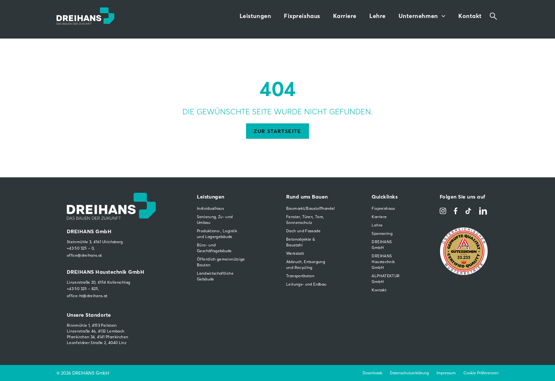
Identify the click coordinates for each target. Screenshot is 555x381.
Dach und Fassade (303, 230)
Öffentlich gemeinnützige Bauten (221, 262)
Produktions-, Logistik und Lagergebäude (217, 233)
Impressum (446, 372)
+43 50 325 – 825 (82, 288)
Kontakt (470, 16)
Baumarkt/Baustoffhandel (308, 208)
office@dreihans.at (84, 255)
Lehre (377, 16)
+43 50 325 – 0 (80, 248)
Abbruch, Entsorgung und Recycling (305, 264)
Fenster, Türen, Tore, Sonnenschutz (305, 219)
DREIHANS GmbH (382, 244)
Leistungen (255, 16)
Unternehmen (418, 16)
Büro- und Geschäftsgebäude (214, 248)
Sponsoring (382, 233)
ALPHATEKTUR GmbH (385, 278)
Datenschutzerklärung (409, 372)
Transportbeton (300, 275)
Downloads (372, 372)
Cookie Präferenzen (480, 372)
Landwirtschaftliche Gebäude (215, 276)
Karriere (345, 16)
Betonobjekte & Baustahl (300, 242)
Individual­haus (210, 208)
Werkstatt (295, 253)
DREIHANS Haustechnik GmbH (383, 261)
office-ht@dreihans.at (87, 295)
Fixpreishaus (302, 16)
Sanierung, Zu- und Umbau (215, 219)
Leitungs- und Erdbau (306, 284)
